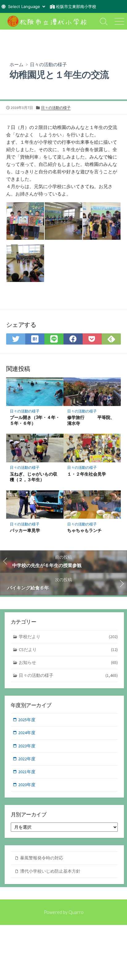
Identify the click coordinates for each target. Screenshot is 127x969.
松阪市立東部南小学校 (76, 6)
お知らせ (68, 662)
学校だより (68, 636)
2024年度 (26, 732)
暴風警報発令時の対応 (41, 858)
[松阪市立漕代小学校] (48, 21)
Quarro (76, 912)
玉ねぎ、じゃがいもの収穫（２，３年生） (33, 476)
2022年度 (26, 759)
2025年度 (26, 719)
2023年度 (26, 746)
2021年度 (26, 771)
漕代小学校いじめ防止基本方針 (50, 871)
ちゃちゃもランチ (84, 530)
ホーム (16, 64)
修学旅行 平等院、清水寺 (91, 420)
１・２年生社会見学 (86, 473)
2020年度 (26, 784)
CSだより (68, 649)
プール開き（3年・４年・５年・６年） (35, 420)
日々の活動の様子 (48, 64)
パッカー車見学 (25, 530)
